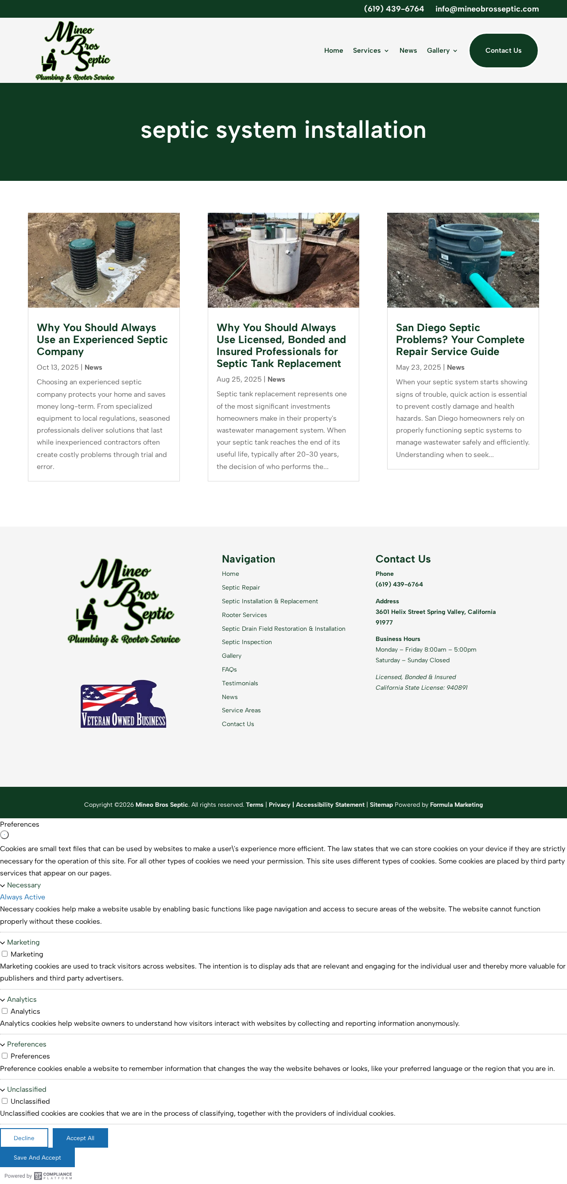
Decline (24, 1137)
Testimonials (240, 683)
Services (367, 50)
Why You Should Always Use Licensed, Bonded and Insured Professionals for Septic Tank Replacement (281, 345)
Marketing (23, 942)
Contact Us (503, 50)
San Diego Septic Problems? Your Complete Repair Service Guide (460, 339)
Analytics (22, 999)
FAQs (229, 669)
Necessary (24, 885)
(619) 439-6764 (394, 9)
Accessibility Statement (330, 805)
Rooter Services (244, 615)
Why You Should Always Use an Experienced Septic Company (102, 339)
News (408, 50)
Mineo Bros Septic (162, 805)
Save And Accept (37, 1157)
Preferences (27, 1044)
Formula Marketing (456, 805)
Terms (255, 805)
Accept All (80, 1137)
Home (333, 50)
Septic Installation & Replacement (270, 601)
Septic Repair (241, 587)
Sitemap (381, 805)
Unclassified (27, 1089)
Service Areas (241, 710)
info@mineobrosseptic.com (487, 9)
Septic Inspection (247, 642)
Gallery (438, 50)
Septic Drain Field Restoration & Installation (284, 629)
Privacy (280, 805)
